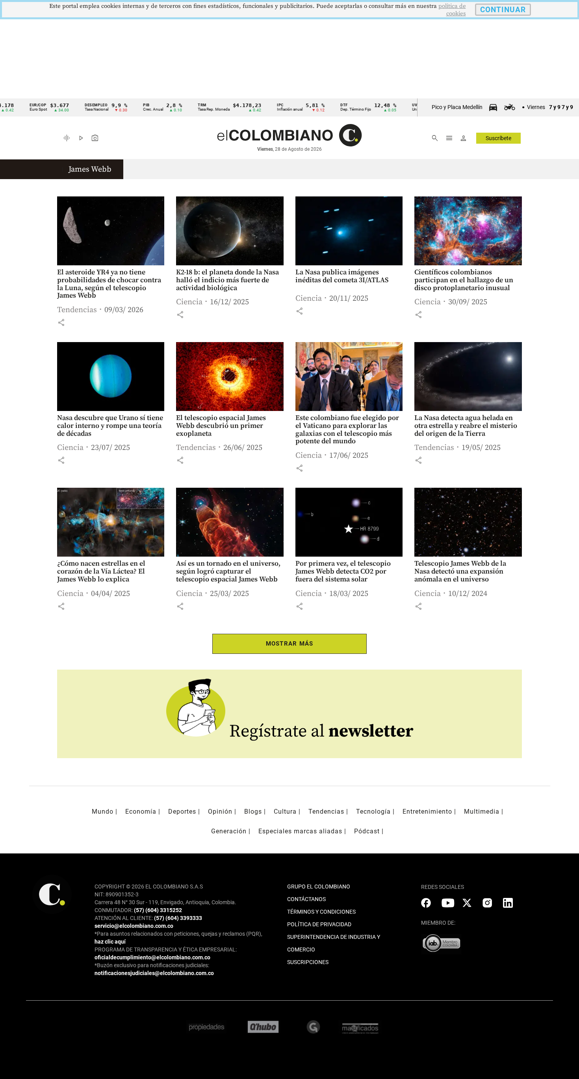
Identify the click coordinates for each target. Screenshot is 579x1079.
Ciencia (189, 302)
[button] (61, 322)
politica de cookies (452, 9)
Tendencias (77, 310)
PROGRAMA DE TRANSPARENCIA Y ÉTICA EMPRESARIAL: (166, 949)
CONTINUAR (503, 9)
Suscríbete (498, 138)
